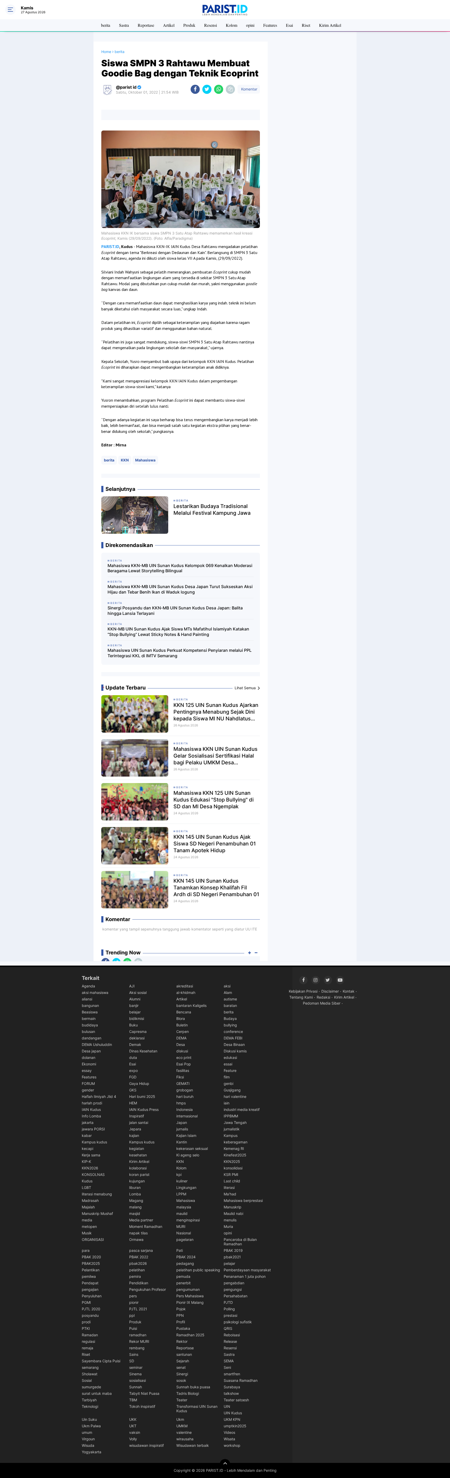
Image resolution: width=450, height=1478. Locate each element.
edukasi (230, 1057)
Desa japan (91, 1051)
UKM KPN (232, 1419)
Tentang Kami (301, 997)
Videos (229, 1432)
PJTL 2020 (91, 1309)
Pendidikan (138, 1283)
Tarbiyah (89, 1400)
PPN (180, 1315)
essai (228, 1064)
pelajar (229, 1263)
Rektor (182, 1341)
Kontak (348, 991)
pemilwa (89, 1276)
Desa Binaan (234, 1044)
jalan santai (138, 1122)
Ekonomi (89, 1064)
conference (233, 1031)
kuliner (182, 1181)
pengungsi (233, 1289)
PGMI (86, 1302)
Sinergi (182, 1374)
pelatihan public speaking (198, 1270)
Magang (136, 1200)
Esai (289, 25)
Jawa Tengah (235, 1122)
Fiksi (180, 1077)
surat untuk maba (97, 1393)
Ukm (180, 1419)
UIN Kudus (233, 1413)
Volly (133, 1439)
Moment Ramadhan (145, 1226)
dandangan (91, 1038)
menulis (230, 1220)
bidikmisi (136, 1018)
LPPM (181, 1194)
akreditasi (184, 986)
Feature (230, 1070)
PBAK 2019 (233, 1250)
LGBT (86, 1187)
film (227, 1077)
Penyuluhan (92, 1296)
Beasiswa (90, 1012)
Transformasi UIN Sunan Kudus (196, 1408)
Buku (133, 1025)
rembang (137, 1348)
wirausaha (184, 1439)
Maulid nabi (233, 1213)
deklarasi (137, 1038)
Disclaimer (330, 991)
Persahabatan (235, 1296)
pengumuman (188, 1289)
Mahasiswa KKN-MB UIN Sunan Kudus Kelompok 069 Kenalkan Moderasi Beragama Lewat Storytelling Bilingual (180, 568)
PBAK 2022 (138, 1257)
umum (87, 1432)
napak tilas (138, 1233)
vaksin (134, 1432)
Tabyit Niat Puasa (144, 1393)
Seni (227, 1367)
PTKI (86, 1328)
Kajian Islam (186, 1135)
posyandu (90, 1315)
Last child (232, 1181)
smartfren (232, 1374)
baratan (230, 1005)
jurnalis (182, 1129)
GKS (132, 1090)
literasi (229, 1187)
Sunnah (135, 1387)
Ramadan (90, 1335)
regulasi (88, 1341)
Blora (180, 1018)
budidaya (90, 1025)
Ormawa (136, 1239)
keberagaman (235, 1142)
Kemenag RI (234, 1148)
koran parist (139, 1174)
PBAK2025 (91, 1263)
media (87, 1220)
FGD (132, 1077)
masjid (134, 1213)
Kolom (231, 25)
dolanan (88, 1057)
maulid (182, 1213)
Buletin (182, 1025)
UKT (132, 1426)
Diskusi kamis (235, 1051)
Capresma (138, 1031)
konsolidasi (233, 1168)
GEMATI (183, 1083)
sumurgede (91, 1387)
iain (226, 1103)
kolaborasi (138, 1168)
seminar (135, 1367)
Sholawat (89, 1374)
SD (131, 1361)
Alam (228, 992)
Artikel (168, 25)
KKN (125, 460)
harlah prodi (92, 1103)
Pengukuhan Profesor (147, 1289)
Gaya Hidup (139, 1083)
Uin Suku (89, 1419)
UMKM (182, 1426)
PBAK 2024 (186, 1257)
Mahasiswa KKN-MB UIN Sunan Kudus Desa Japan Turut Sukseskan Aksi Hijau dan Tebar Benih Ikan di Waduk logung (180, 589)
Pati (179, 1250)
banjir (134, 1005)
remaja (87, 1348)
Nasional (183, 1233)
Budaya (230, 1018)
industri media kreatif (242, 1109)
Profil (180, 1322)
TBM (133, 1400)
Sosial (87, 1380)
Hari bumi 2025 (142, 1096)
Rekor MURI (139, 1341)
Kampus (231, 1135)
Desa (180, 1044)
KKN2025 (232, 1161)
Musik (87, 1233)
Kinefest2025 (235, 1155)
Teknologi (90, 1406)
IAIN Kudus (91, 1109)
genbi (228, 1083)
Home (106, 51)
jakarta (87, 1122)
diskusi (182, 1051)
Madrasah (90, 1200)
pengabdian (234, 1283)
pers (133, 1296)
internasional (187, 1116)
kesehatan (138, 1155)
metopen (89, 1226)
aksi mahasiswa (95, 992)
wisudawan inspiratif (146, 1445)
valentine (184, 1432)
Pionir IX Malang (190, 1302)
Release (230, 1341)
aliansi (87, 999)
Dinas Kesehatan (143, 1051)
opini (250, 25)
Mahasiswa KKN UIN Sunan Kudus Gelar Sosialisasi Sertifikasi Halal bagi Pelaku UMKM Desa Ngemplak (215, 756)
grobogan (184, 1090)
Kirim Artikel (330, 25)
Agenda (88, 986)
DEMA (181, 1038)
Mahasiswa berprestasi (243, 1200)
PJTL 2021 (138, 1309)
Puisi (133, 1328)
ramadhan (137, 1335)
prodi (86, 1322)
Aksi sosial (138, 992)
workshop (232, 1445)
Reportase (146, 25)
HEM (133, 1103)
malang (135, 1207)
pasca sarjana (141, 1250)
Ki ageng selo (187, 1155)
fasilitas (182, 1070)
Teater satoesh (236, 1400)
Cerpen (182, 1031)
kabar (87, 1135)
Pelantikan (90, 1270)
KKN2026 (90, 1168)
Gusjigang (232, 1090)
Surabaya (232, 1387)
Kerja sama (91, 1155)
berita (105, 25)
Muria (228, 1226)
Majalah (88, 1207)
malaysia (183, 1207)
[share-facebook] (195, 89)
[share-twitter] (206, 89)
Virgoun (88, 1439)
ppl (132, 1315)
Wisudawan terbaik (192, 1445)
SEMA (229, 1361)
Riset (306, 25)
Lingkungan (186, 1187)
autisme (230, 999)
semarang (90, 1367)
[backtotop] (225, 1464)
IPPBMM (231, 1116)
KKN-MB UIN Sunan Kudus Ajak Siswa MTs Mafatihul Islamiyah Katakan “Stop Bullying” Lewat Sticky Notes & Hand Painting (178, 631)
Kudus (87, 1181)
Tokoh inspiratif (142, 1406)
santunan (184, 1354)
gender (88, 1090)
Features (270, 25)
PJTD (228, 1302)
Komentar (248, 89)
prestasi (230, 1315)
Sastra (124, 25)
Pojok (181, 1309)
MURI (180, 1226)
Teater (181, 1400)
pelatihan (137, 1270)
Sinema (135, 1374)
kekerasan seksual (192, 1148)
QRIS (228, 1328)
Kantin (181, 1142)
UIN (227, 1406)
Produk (189, 25)
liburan (135, 1187)
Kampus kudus (94, 1142)
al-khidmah (185, 992)
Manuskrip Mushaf (97, 1213)
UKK (132, 1419)
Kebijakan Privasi (303, 991)
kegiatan (136, 1148)
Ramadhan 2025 (190, 1335)
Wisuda (88, 1445)
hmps (181, 1103)
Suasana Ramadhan (241, 1380)
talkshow (231, 1393)
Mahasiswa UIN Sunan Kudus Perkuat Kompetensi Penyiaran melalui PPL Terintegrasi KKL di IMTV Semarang (180, 653)
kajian (134, 1135)
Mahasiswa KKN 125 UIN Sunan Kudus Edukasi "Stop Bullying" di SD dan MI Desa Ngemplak (213, 800)
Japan (181, 1122)
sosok (181, 1380)
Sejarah (182, 1361)
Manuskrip (232, 1207)
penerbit (183, 1283)
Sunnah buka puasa (193, 1387)
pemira (135, 1276)
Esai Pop (183, 1064)
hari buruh (184, 1096)
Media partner (141, 1220)
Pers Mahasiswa (190, 1296)
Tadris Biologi (187, 1393)
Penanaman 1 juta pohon (245, 1276)
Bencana (183, 1012)
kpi (179, 1174)
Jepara (135, 1129)
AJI (132, 986)
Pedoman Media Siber (321, 1003)
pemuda (183, 1276)
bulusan (88, 1031)
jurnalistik (232, 1129)
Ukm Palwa (91, 1426)
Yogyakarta (91, 1452)
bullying (230, 1025)
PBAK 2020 (91, 1257)
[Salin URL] (230, 89)
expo (133, 1070)
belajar (135, 1012)
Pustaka (183, 1328)
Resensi (210, 25)
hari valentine (235, 1096)
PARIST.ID (110, 246)
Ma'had (230, 1194)
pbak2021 (232, 1257)
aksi (227, 986)
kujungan (137, 1181)
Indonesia (184, 1109)
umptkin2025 (235, 1426)
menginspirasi (188, 1220)
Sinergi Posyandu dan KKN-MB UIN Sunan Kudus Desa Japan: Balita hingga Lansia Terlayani (175, 610)
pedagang (185, 1263)
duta (133, 1057)
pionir (134, 1302)
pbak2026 (138, 1263)
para (86, 1250)
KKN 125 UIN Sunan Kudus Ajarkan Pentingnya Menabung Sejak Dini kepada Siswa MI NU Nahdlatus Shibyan (215, 712)
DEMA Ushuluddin (97, 1044)
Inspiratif (136, 1116)
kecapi (87, 1148)
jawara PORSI (93, 1129)
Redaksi (323, 997)
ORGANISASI (93, 1239)
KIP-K (86, 1161)
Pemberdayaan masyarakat (247, 1270)
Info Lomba (91, 1116)
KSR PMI (231, 1174)
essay (87, 1070)
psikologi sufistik (238, 1322)
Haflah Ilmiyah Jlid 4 (99, 1096)
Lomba (135, 1194)
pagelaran (184, 1239)
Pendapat (90, 1283)
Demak (135, 1044)
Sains (133, 1354)
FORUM (88, 1083)
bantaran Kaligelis (191, 1005)
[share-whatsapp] (218, 89)
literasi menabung (97, 1194)
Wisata (229, 1439)
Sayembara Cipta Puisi (101, 1361)
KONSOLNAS (93, 1174)
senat (181, 1367)
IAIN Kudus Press (144, 1109)
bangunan (90, 1005)
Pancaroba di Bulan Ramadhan (240, 1241)
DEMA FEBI (233, 1038)
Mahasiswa (145, 460)
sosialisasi (137, 1380)
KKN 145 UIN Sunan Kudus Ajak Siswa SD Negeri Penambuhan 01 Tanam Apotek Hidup (214, 844)
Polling (229, 1309)
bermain (89, 1018)
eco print (183, 1057)
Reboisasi (232, 1335)
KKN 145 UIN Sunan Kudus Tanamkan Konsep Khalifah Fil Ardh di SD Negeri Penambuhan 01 (216, 887)
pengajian (90, 1289)
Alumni (134, 999)
